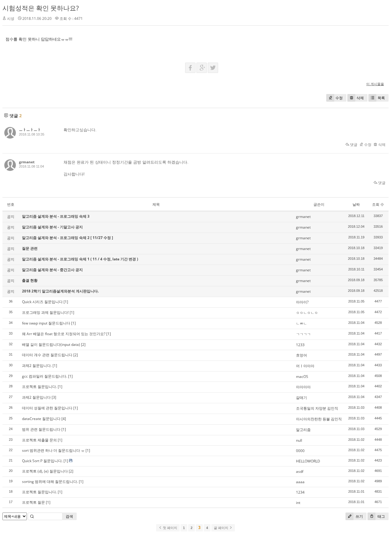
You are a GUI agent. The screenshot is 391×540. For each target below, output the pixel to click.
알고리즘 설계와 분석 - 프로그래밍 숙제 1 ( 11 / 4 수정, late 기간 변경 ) (80, 259)
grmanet (27, 162)
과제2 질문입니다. (37, 365)
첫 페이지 (169, 528)
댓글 (353, 144)
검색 (69, 516)
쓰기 (359, 516)
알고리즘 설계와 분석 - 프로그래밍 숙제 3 (56, 216)
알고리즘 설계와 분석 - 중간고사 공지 (52, 269)
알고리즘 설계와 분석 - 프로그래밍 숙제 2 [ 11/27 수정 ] (67, 237)
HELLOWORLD (308, 461)
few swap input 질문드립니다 (46, 323)
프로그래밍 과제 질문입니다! (45, 312)
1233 (300, 344)
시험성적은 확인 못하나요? (40, 8)
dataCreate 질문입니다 (41, 418)
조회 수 (378, 204)
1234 (300, 492)
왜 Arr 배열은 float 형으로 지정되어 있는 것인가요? (63, 333)
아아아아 (303, 387)
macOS (302, 376)
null (299, 440)
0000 (300, 450)
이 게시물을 (375, 84)
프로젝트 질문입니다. (39, 386)
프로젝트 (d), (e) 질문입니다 (45, 471)
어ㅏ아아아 (305, 365)
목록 (381, 97)
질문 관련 (30, 248)
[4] (63, 418)
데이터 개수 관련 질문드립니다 (47, 354)
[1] (66, 301)
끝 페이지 (221, 528)
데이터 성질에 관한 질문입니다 (47, 408)
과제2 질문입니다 (36, 397)
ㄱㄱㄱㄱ (303, 334)
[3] (54, 397)
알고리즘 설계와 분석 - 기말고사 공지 (52, 227)
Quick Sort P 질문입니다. (42, 460)
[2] (83, 344)
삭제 (360, 97)
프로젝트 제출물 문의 (39, 440)
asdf (299, 471)
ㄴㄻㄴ (301, 323)
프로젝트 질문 (33, 502)
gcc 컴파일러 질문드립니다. (44, 376)
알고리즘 (303, 429)
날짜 (356, 204)
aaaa (300, 481)
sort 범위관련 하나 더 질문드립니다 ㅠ (53, 450)
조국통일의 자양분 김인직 (317, 408)
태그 (381, 516)
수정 (339, 97)
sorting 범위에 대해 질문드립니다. (50, 481)
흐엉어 (301, 355)
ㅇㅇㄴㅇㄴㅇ (307, 312)
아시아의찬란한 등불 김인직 (319, 419)
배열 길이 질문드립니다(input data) (51, 344)
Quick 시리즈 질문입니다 (42, 301)
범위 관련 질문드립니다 (41, 429)
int (298, 502)
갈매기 (301, 397)
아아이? (302, 302)
